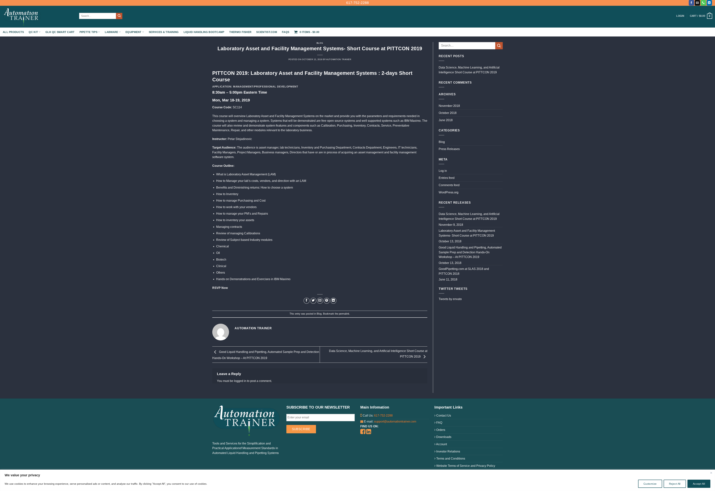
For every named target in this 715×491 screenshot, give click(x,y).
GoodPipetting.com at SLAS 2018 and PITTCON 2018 (464, 271)
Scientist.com (266, 32)
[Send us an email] (697, 3)
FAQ (439, 422)
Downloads (443, 437)
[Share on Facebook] (307, 301)
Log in (443, 170)
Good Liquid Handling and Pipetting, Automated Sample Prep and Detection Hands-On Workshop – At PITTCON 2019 (470, 252)
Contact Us (443, 415)
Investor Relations (448, 451)
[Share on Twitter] (313, 301)
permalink (344, 313)
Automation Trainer (338, 59)
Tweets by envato (450, 299)
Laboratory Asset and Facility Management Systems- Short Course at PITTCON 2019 (467, 233)
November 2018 (449, 105)
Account (441, 444)
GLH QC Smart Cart (60, 32)
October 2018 (448, 112)
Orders (440, 429)
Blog (320, 43)
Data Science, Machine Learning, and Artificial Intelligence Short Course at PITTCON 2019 (469, 70)
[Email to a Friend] (320, 301)
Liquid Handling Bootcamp (204, 32)
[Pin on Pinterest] (327, 301)
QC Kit (33, 32)
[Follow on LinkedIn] (709, 3)
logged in (240, 380)
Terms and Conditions (450, 458)
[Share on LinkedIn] (333, 301)
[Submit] (119, 16)
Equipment (133, 32)
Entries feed (447, 177)
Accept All (699, 483)
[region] (357, 480)
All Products (13, 32)
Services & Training (164, 32)
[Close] (711, 473)
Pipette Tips (88, 32)
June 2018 (446, 120)
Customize (650, 483)
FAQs (285, 32)
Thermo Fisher (240, 32)
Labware (111, 32)
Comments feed (449, 185)
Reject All (675, 483)
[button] (701, 16)
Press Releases (449, 149)
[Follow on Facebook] (691, 3)
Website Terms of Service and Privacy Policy (465, 465)
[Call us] (703, 3)
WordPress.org (448, 192)
